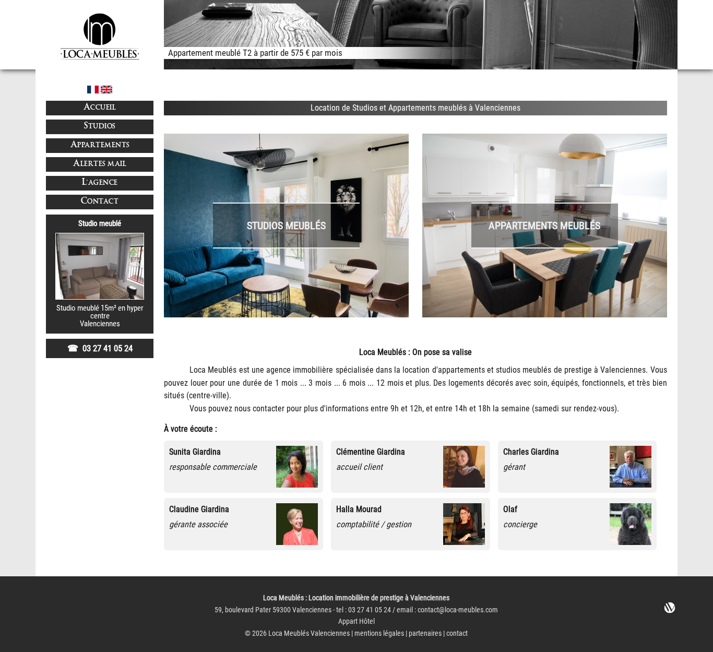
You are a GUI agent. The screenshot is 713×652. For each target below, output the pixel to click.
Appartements (99, 145)
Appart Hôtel (356, 621)
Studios (99, 126)
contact (457, 633)
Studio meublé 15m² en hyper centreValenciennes (100, 316)
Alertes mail (99, 164)
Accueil (100, 107)
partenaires (425, 633)
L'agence (100, 183)
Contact (100, 201)
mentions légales (379, 633)
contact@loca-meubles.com (458, 610)
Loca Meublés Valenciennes (309, 633)
